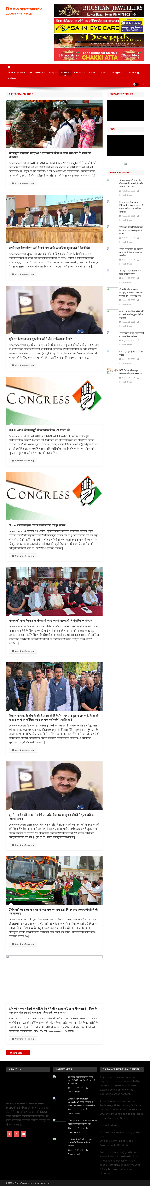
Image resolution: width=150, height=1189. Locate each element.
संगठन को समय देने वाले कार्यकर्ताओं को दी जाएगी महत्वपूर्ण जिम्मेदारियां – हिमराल (50, 620)
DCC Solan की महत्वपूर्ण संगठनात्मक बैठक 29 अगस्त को (39, 430)
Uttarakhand (37, 72)
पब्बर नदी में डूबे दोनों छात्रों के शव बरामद (131, 353)
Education (79, 72)
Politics (65, 72)
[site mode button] (136, 84)
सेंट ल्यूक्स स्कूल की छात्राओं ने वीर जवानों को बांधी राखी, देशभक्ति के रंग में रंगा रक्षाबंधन (131, 183)
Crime (92, 72)
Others (12, 78)
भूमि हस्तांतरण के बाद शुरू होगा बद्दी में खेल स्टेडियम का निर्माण (40, 339)
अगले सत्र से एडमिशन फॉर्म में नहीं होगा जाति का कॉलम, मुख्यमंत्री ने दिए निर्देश (49, 248)
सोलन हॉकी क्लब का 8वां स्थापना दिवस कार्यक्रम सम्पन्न (131, 272)
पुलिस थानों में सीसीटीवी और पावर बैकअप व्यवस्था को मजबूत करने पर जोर (131, 230)
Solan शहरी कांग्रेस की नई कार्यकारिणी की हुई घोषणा (37, 525)
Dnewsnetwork (24, 8)
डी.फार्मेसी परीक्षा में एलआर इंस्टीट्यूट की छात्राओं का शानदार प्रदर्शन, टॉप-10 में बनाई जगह (131, 292)
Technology (133, 72)
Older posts (16, 1052)
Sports (104, 72)
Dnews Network (125, 195)
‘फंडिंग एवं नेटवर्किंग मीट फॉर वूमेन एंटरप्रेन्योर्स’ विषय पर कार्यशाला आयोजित (131, 252)
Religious (117, 72)
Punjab (53, 72)
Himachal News (17, 72)
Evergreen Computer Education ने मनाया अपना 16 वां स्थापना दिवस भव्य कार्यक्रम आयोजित (131, 207)
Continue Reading (24, 183)
